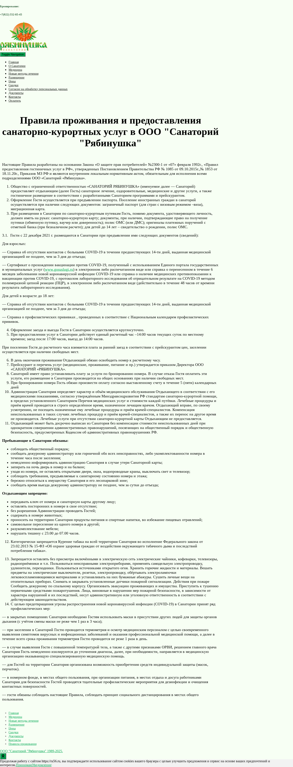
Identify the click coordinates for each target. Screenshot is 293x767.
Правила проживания (22, 744)
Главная (14, 62)
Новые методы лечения (23, 73)
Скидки (13, 85)
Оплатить (15, 100)
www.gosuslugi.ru (59, 269)
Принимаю (24, 765)
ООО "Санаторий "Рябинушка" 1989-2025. (31, 751)
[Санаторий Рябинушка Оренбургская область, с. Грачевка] (24, 50)
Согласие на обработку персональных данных (38, 89)
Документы (16, 93)
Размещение (16, 77)
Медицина (15, 69)
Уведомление (41, 765)
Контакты (15, 96)
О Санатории (17, 66)
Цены (12, 81)
